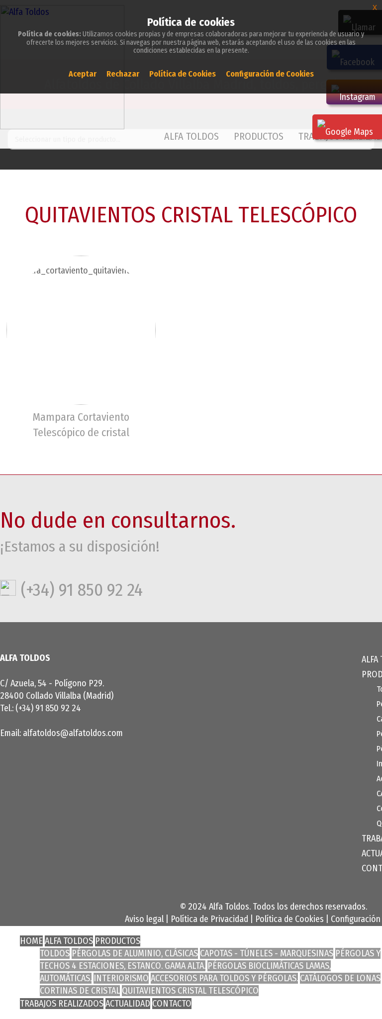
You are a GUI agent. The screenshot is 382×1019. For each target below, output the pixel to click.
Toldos (55, 953)
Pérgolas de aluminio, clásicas (135, 953)
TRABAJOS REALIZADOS (61, 1003)
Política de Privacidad (209, 919)
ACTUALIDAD (127, 1003)
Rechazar (122, 74)
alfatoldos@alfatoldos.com (73, 733)
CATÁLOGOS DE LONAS (340, 978)
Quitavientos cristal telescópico (190, 990)
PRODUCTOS (117, 940)
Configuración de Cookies (270, 74)
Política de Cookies (289, 919)
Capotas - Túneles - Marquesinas (266, 953)
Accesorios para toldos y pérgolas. (224, 978)
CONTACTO (171, 1003)
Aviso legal (144, 919)
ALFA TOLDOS (191, 136)
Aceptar (82, 74)
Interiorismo (121, 978)
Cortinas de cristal (80, 990)
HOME (31, 940)
